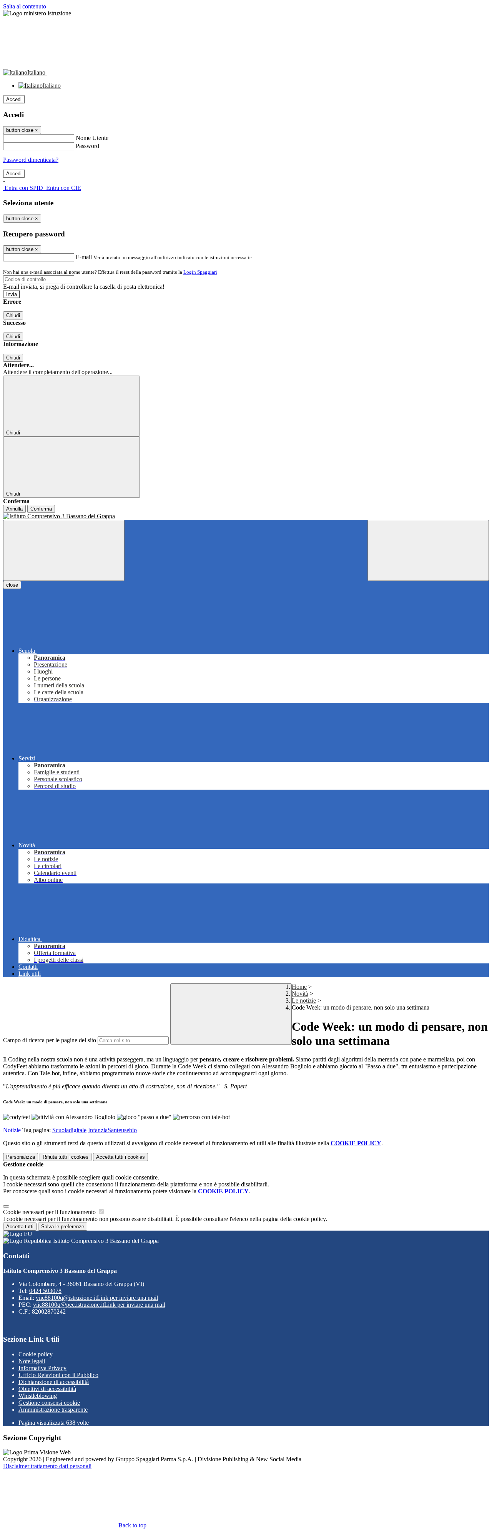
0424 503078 (45, 1290)
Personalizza (20, 1157)
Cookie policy (35, 1354)
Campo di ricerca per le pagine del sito (49, 1040)
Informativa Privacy (42, 1368)
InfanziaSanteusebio (112, 1130)
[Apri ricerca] (428, 550)
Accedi (14, 99)
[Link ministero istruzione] (37, 13)
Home (299, 986)
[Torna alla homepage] (246, 516)
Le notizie (304, 1000)
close (12, 585)
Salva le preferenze (62, 1226)
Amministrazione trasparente (53, 1409)
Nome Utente (92, 138)
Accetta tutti (120, 1157)
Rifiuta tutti (65, 1157)
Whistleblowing (37, 1395)
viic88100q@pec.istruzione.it (99, 1304)
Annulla (14, 509)
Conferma (41, 509)
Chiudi (13, 315)
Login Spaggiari (200, 272)
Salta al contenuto (24, 6)
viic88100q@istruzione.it (97, 1297)
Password (87, 146)
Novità (300, 993)
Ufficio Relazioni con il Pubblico (58, 1375)
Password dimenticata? (30, 159)
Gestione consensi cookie (49, 1402)
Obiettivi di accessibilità (47, 1389)
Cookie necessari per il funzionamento (50, 1212)
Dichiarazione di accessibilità (53, 1382)
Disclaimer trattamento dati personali (47, 1466)
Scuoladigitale (69, 1130)
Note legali (31, 1361)
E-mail (84, 257)
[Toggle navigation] (64, 550)
